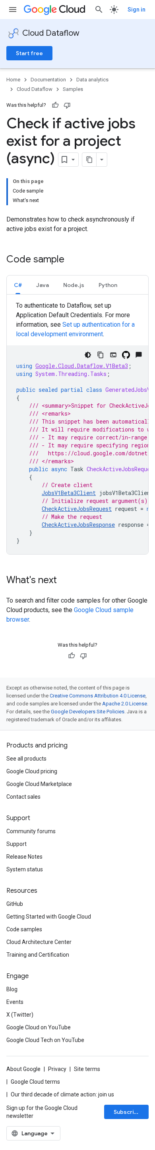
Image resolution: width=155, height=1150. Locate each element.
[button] (18, 284)
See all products (26, 758)
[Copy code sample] (100, 355)
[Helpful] (55, 105)
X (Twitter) (19, 1014)
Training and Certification (37, 955)
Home (13, 80)
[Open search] (99, 9)
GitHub (14, 904)
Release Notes (24, 856)
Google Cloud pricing (31, 771)
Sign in (136, 9)
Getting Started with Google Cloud (48, 916)
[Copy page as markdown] (89, 159)
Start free (29, 53)
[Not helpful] (67, 105)
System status (24, 869)
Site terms (87, 1069)
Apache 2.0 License (124, 704)
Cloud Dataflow (50, 33)
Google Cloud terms (35, 1082)
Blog (11, 989)
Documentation (48, 80)
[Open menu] (13, 9)
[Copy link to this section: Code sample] (72, 260)
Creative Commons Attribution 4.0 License (97, 696)
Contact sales (23, 797)
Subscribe (127, 1111)
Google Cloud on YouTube (38, 1027)
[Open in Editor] (113, 355)
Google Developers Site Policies (87, 712)
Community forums (31, 831)
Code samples (24, 929)
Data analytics (92, 80)
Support (16, 844)
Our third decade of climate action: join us (62, 1094)
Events (14, 1002)
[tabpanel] (77, 427)
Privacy (57, 1069)
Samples (73, 89)
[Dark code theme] (87, 355)
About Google (23, 1069)
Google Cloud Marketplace (39, 784)
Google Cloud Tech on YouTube (45, 1040)
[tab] (18, 284)
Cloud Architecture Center (39, 942)
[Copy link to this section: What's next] (65, 581)
